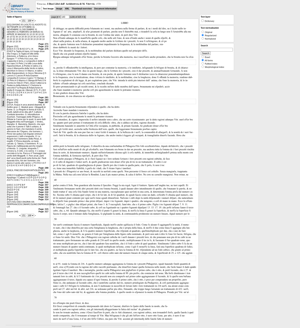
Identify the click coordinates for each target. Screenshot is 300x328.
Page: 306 (43, 182)
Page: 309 (43, 190)
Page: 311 (43, 194)
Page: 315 (43, 209)
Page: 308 (43, 187)
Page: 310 (43, 192)
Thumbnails (3, 33)
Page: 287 (43, 102)
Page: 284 (43, 100)
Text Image (48, 8)
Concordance (3, 91)
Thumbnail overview (82, 8)
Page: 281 (43, 97)
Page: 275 (43, 49)
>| (84, 17)
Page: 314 (43, 199)
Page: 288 (43, 168)
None (3, 103)
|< (58, 17)
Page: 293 (43, 173)
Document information (105, 8)
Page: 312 (43, 197)
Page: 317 (43, 211)
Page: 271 (43, 44)
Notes (3, 79)
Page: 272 (43, 46)
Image (59, 8)
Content (3, 45)
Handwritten (3, 68)
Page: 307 (43, 185)
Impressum (76, 326)
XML (67, 8)
